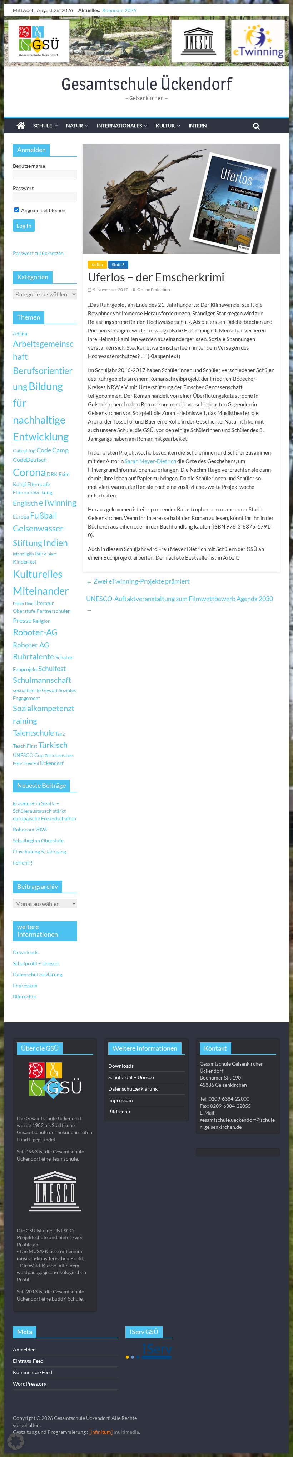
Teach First (25, 746)
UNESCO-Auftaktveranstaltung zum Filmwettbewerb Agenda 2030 (179, 604)
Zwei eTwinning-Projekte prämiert (138, 581)
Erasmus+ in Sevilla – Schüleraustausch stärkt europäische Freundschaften (44, 810)
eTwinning (57, 502)
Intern (198, 125)
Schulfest (52, 668)
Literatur (44, 603)
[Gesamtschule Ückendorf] (146, 41)
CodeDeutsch (30, 459)
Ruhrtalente (33, 656)
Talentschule (33, 732)
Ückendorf (52, 763)
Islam (51, 553)
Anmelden (24, 1349)
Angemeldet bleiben (42, 210)
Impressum (25, 985)
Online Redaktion (153, 289)
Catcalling (24, 450)
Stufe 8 (118, 264)
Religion (42, 621)
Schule (42, 125)
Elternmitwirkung (32, 492)
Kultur (165, 125)
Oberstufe (24, 611)
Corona (29, 472)
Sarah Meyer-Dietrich (150, 461)
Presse (22, 620)
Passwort (23, 188)
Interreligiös (23, 553)
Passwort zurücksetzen (38, 253)
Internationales (119, 125)
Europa (21, 517)
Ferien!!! (23, 863)
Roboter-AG (35, 632)
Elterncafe (38, 484)
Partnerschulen (53, 611)
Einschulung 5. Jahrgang (39, 851)
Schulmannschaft (42, 680)
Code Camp (52, 450)
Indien (55, 542)
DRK (52, 474)
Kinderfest (24, 562)
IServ (40, 553)
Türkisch (53, 745)
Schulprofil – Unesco (36, 963)
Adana (20, 333)
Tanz (60, 734)
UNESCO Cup (28, 755)
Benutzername (29, 166)
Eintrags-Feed (28, 1361)
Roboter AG (31, 645)
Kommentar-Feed (32, 1372)
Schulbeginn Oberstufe (127, 10)
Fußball (43, 515)
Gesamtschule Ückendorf (146, 84)
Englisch (25, 503)
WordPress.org (29, 1384)
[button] (15, 1441)
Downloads (25, 952)
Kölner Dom (23, 603)
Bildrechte (24, 996)
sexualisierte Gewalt (35, 690)
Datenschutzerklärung (37, 974)
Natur (74, 125)
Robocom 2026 (30, 829)
